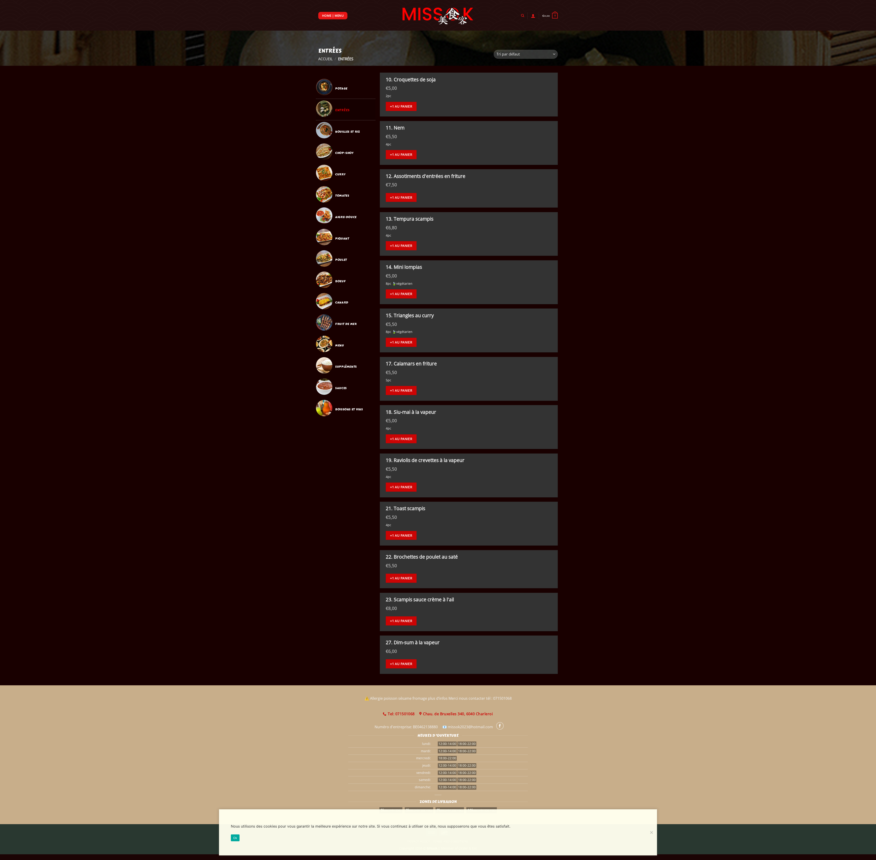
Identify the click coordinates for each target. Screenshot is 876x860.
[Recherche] (522, 15)
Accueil (325, 58)
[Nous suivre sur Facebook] (500, 726)
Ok (235, 838)
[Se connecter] (533, 16)
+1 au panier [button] (401, 106)
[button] (550, 15)
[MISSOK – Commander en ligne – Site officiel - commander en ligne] (438, 15)
